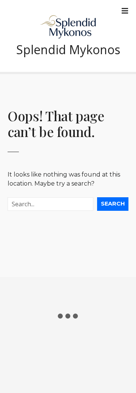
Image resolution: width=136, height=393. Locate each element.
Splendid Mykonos (68, 49)
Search (113, 203)
